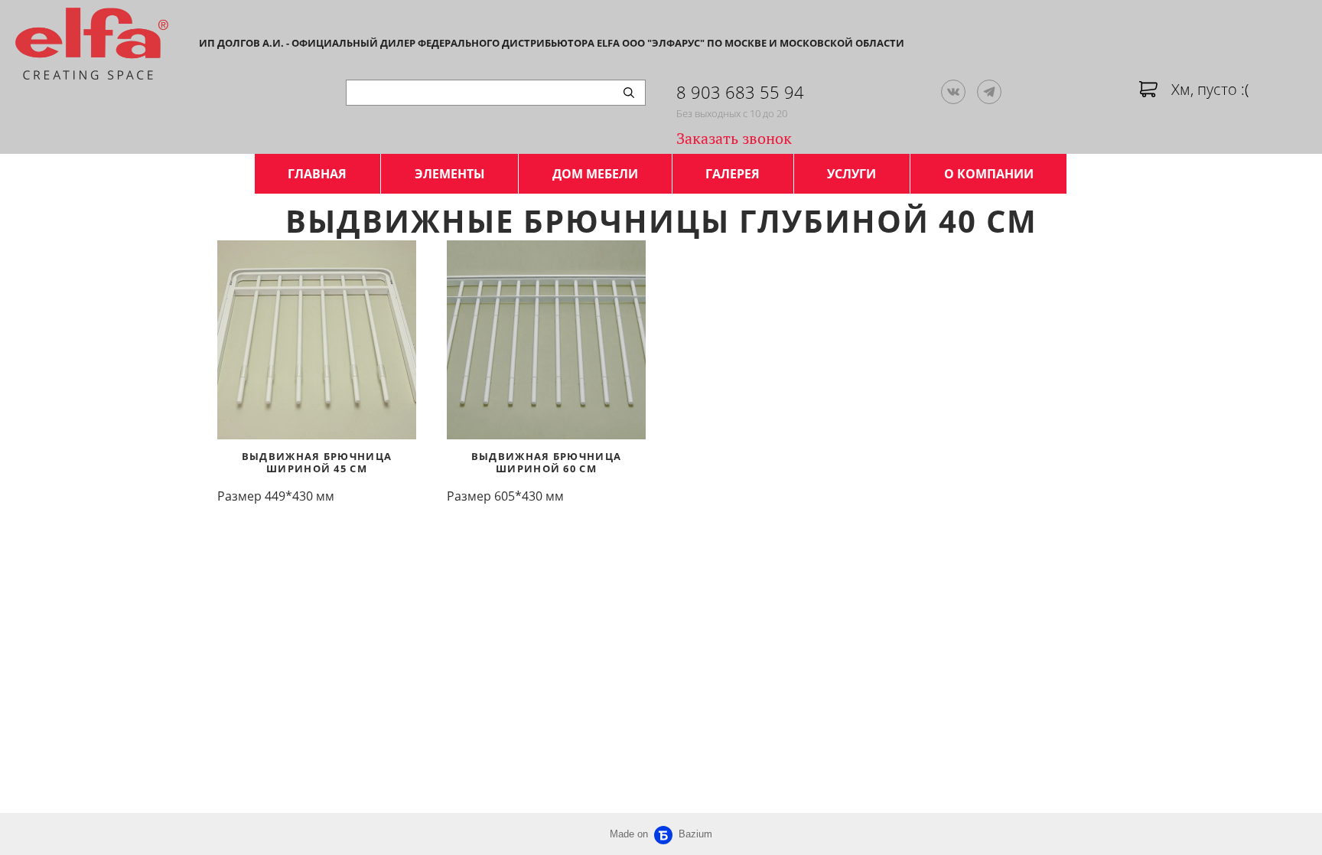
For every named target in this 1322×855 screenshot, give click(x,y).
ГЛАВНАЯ (317, 173)
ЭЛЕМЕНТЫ (450, 173)
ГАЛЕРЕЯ (732, 173)
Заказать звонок (734, 138)
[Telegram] (989, 92)
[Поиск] (628, 92)
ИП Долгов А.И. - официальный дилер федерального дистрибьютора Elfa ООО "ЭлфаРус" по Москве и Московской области (551, 43)
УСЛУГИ (851, 173)
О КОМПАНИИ (989, 173)
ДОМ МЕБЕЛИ (595, 173)
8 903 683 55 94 (740, 91)
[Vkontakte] (953, 92)
